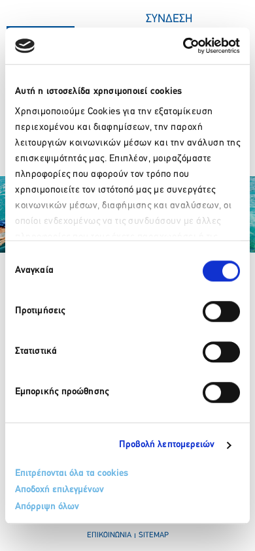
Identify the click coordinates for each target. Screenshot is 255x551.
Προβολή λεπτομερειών (167, 445)
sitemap (154, 535)
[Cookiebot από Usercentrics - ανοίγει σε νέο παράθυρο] (183, 45)
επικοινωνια (109, 535)
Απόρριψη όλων (47, 507)
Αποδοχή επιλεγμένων (59, 490)
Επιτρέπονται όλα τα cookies (71, 474)
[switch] (221, 311)
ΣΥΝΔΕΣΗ (169, 19)
